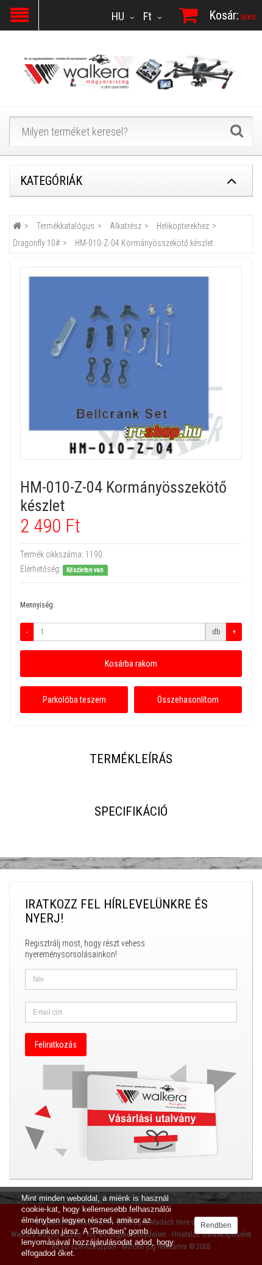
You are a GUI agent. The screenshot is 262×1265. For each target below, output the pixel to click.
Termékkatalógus (65, 226)
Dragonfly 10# (36, 243)
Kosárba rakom (131, 664)
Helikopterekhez (183, 226)
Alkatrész (125, 226)
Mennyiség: (37, 605)
